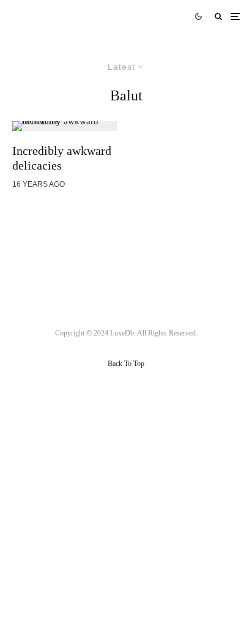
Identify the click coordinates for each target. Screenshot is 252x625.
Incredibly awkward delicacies (61, 158)
